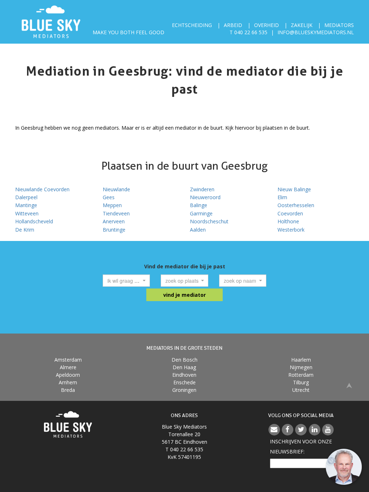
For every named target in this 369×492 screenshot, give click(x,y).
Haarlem (301, 359)
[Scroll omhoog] (349, 385)
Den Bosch (184, 359)
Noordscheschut (209, 221)
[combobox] (126, 280)
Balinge (198, 205)
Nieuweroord (205, 197)
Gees (109, 197)
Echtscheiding (192, 25)
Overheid (266, 25)
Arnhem (68, 382)
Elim (282, 197)
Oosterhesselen (295, 205)
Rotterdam (301, 374)
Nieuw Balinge (294, 189)
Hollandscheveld (34, 221)
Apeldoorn (68, 374)
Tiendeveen (116, 213)
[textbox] (124, 280)
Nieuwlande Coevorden (42, 189)
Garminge (201, 213)
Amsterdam (68, 359)
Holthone (288, 221)
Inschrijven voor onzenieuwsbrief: (301, 446)
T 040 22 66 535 (248, 32)
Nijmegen (301, 367)
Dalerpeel (26, 197)
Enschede (184, 382)
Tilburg (301, 382)
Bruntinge (114, 229)
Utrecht (301, 389)
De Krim (24, 229)
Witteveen (27, 213)
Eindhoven (184, 374)
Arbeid (233, 25)
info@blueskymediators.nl (315, 32)
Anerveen (114, 221)
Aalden (198, 229)
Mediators (339, 25)
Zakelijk (301, 25)
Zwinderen (202, 189)
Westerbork (290, 229)
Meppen (112, 205)
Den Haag (184, 367)
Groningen (184, 389)
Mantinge (26, 205)
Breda (68, 389)
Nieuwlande (116, 189)
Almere (68, 367)
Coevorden (290, 213)
